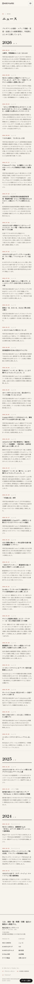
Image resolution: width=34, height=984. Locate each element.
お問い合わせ (22, 958)
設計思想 (21, 950)
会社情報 (21, 954)
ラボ (20, 947)
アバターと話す (26, 980)
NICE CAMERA (6, 943)
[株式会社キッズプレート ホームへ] (8, 3)
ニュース (21, 943)
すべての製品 (6, 958)
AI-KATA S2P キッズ (8, 950)
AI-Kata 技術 (6, 954)
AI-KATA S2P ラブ (7, 947)
